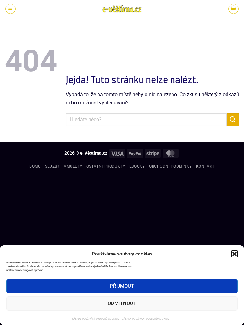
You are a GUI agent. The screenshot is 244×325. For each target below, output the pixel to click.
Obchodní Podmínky (170, 166)
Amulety (73, 166)
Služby (52, 166)
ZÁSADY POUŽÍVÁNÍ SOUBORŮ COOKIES (95, 318)
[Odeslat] (233, 119)
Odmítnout (122, 303)
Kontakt (205, 166)
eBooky (137, 166)
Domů (35, 166)
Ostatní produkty (105, 166)
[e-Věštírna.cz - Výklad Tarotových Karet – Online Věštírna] (122, 9)
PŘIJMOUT (122, 286)
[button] (234, 254)
